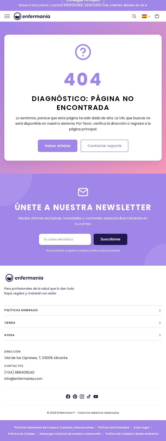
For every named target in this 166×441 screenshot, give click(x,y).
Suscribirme (110, 239)
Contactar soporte (104, 145)
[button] (134, 16)
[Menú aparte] (8, 16)
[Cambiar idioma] (146, 16)
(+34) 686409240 (19, 372)
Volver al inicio (57, 145)
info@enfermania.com (23, 378)
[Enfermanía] (32, 16)
